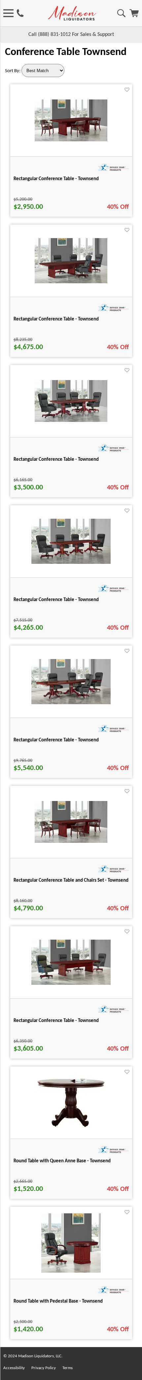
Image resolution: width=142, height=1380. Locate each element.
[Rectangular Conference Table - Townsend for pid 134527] (71, 282)
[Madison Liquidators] (72, 19)
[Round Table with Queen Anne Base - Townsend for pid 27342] (71, 1128)
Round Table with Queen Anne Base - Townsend (62, 1161)
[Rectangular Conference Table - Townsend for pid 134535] (71, 420)
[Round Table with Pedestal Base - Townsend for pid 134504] (71, 1271)
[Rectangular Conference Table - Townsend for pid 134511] (71, 140)
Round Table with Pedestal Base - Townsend (58, 1301)
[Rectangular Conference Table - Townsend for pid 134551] (71, 702)
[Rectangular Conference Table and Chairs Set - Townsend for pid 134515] (71, 841)
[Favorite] (126, 90)
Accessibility (14, 1368)
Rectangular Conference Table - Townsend (56, 179)
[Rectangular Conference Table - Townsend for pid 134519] (71, 983)
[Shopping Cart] (134, 15)
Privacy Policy (43, 1368)
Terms (67, 1368)
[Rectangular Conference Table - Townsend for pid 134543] (71, 562)
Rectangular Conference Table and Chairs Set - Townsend (71, 880)
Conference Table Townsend (65, 52)
